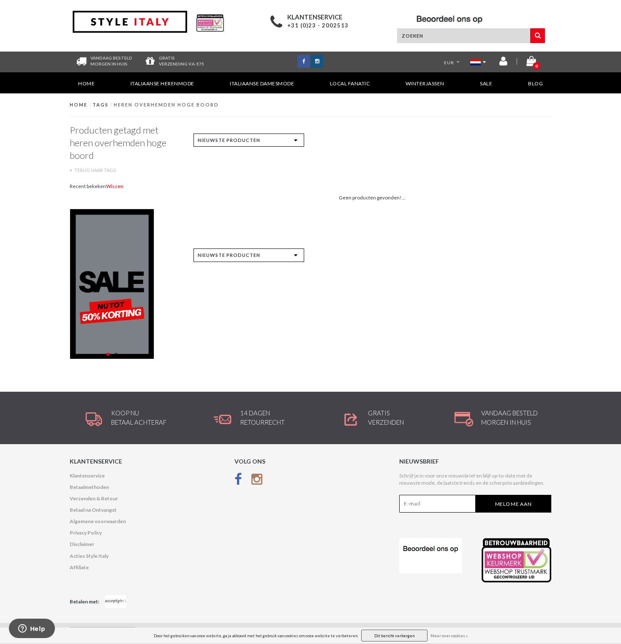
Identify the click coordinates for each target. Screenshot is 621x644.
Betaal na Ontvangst (93, 510)
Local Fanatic (350, 83)
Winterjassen (425, 83)
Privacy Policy (86, 532)
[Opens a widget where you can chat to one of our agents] (31, 629)
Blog (535, 83)
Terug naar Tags (95, 170)
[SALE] (125, 284)
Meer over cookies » (449, 635)
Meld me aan (513, 504)
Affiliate (79, 567)
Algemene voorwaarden (98, 521)
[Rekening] (503, 63)
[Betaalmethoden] (115, 601)
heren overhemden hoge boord (166, 104)
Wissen (114, 186)
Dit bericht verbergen (394, 635)
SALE (486, 83)
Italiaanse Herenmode (162, 83)
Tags (101, 104)
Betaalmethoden (89, 487)
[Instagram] (256, 481)
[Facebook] (238, 481)
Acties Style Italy (89, 556)
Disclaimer (82, 544)
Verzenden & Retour (94, 498)
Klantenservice (87, 475)
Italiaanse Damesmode (262, 83)
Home (86, 83)
